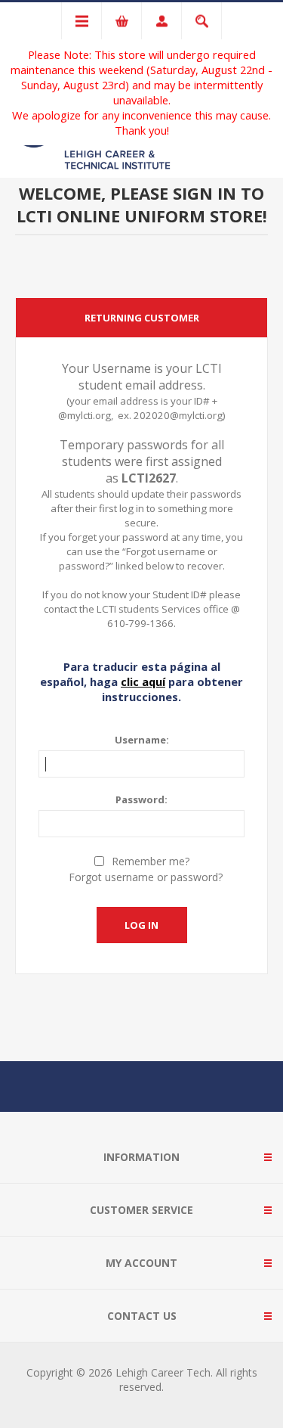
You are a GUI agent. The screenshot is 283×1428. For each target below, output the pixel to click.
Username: (142, 740)
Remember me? (150, 861)
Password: (141, 799)
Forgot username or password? (146, 877)
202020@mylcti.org (178, 415)
